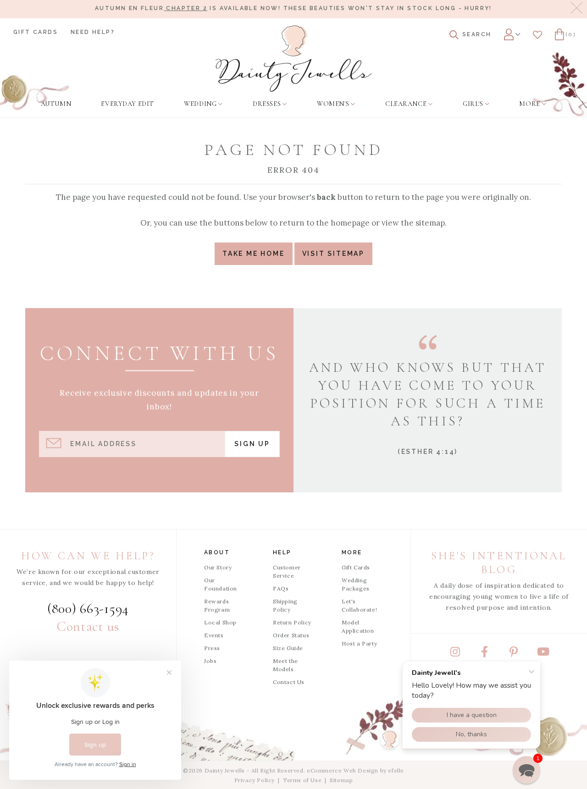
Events (214, 635)
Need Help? (93, 32)
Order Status (291, 635)
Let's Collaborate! (359, 605)
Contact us (88, 626)
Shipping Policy (285, 605)
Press (212, 648)
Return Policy (292, 622)
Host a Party (359, 643)
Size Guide (288, 648)
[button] (526, 769)
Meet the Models (285, 665)
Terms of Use (302, 780)
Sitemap (341, 780)
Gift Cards (35, 32)
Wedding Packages (356, 584)
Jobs (210, 660)
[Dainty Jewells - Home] (294, 58)
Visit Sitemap (333, 253)
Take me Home (253, 253)
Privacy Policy (254, 780)
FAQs (280, 588)
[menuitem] (56, 104)
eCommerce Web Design (342, 770)
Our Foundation (220, 584)
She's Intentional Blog (499, 562)
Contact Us (289, 682)
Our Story (218, 567)
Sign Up (252, 443)
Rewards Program (217, 605)
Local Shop (220, 622)
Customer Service (287, 571)
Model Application (358, 626)
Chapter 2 (185, 8)
